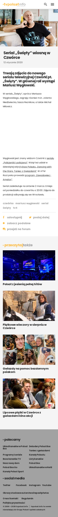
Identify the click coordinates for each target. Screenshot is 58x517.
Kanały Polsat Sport (13, 471)
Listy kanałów (36, 458)
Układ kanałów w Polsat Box (15, 447)
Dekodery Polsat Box (40, 446)
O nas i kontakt (10, 498)
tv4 (15, 208)
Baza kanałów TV (12, 458)
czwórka (8, 203)
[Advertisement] (29, 132)
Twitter (6, 485)
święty (7, 208)
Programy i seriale (12, 454)
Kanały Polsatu (37, 454)
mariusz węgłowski (27, 203)
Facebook (21, 485)
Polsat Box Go (10, 467)
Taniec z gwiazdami (39, 450)
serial (44, 203)
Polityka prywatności (14, 502)
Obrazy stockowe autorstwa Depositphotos (26, 492)
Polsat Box (34, 463)
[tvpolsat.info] (14, 6)
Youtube (46, 485)
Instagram (35, 485)
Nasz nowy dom (11, 463)
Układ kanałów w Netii (40, 467)
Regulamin (27, 498)
